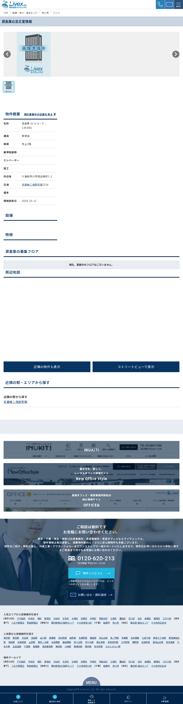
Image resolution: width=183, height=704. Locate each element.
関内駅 (88, 646)
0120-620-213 (96, 558)
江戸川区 (167, 618)
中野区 (93, 618)
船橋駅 (36, 646)
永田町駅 (145, 642)
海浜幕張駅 (47, 646)
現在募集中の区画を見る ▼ (40, 114)
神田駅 (11, 642)
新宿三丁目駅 (159, 637)
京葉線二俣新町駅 (32, 184)
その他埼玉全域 (158, 622)
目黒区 (84, 618)
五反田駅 (17, 646)
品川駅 (43, 637)
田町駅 (73, 637)
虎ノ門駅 (114, 637)
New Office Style (91, 474)
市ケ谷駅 (89, 642)
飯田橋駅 (67, 642)
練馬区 (157, 618)
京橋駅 (125, 637)
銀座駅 (93, 637)
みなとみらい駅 (112, 646)
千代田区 (21, 618)
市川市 (115, 622)
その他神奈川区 (84, 622)
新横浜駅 (78, 646)
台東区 (75, 618)
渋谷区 (56, 618)
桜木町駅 (98, 646)
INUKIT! (91, 449)
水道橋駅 (55, 642)
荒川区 (131, 618)
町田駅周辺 (32, 622)
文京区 (66, 618)
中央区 (31, 618)
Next (175, 54)
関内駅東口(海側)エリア (62, 622)
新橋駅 (52, 637)
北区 (140, 618)
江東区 (113, 618)
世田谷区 (103, 618)
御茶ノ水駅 (43, 642)
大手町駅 (125, 642)
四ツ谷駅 (78, 642)
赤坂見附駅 (113, 642)
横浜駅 (59, 646)
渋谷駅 (25, 637)
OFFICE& (91, 500)
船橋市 (106, 622)
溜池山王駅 (158, 642)
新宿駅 (16, 637)
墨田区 (122, 618)
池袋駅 (34, 637)
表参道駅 (170, 642)
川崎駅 (68, 646)
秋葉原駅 (22, 642)
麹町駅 (135, 642)
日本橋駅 (135, 637)
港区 (39, 618)
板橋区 (148, 618)
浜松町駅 (62, 637)
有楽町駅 (83, 637)
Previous (7, 54)
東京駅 (7, 637)
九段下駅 (146, 637)
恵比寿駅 (100, 642)
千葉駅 (27, 646)
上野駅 (32, 642)
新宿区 (47, 618)
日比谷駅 (103, 637)
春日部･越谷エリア (139, 622)
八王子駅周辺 (17, 622)
